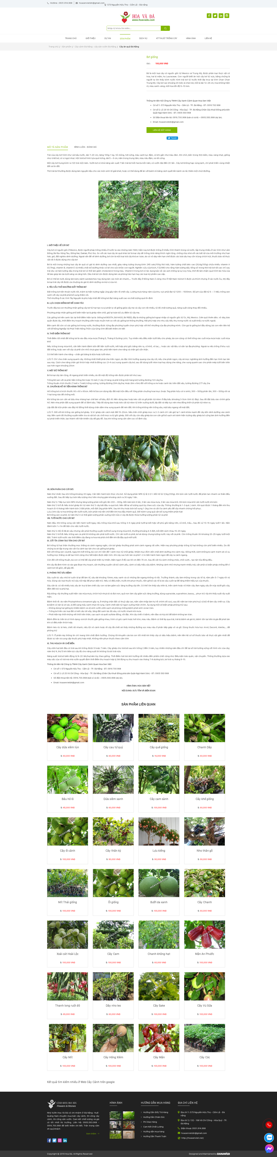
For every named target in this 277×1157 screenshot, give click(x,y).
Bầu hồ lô (68, 799)
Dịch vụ (143, 38)
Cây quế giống (159, 747)
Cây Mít (68, 1057)
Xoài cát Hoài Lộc (68, 954)
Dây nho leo (113, 1005)
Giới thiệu (91, 38)
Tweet (173, 138)
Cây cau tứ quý (113, 747)
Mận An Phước (204, 954)
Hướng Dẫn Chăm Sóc (154, 1117)
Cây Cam (113, 954)
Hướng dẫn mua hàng (153, 1131)
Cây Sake (159, 1005)
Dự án (108, 38)
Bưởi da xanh (159, 902)
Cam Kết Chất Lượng (153, 1126)
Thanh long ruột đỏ (67, 1005)
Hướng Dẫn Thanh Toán (154, 1136)
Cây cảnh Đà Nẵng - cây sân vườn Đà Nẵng (95, 46)
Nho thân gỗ (205, 850)
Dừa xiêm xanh (113, 799)
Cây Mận (159, 1057)
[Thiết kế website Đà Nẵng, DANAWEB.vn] (223, 1154)
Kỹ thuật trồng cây (166, 38)
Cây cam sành (159, 799)
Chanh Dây (204, 747)
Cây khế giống (205, 799)
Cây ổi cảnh (67, 850)
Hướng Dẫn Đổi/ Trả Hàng (155, 1112)
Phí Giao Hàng (150, 1122)
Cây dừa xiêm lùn (67, 747)
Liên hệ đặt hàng (162, 130)
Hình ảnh (191, 38)
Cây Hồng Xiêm (113, 1057)
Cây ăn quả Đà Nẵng (129, 46)
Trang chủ (71, 38)
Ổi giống (113, 902)
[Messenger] (269, 1149)
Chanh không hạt (159, 954)
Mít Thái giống (67, 902)
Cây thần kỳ (113, 850)
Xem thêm (91, 1133)
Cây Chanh (204, 902)
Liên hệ (208, 38)
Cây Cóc (204, 1057)
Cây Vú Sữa (204, 1005)
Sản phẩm (125, 38)
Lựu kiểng (159, 850)
